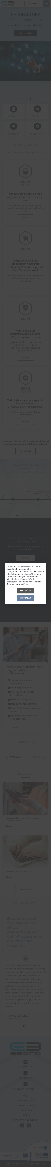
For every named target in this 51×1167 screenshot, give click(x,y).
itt (27, 584)
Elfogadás (25, 598)
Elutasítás (25, 591)
